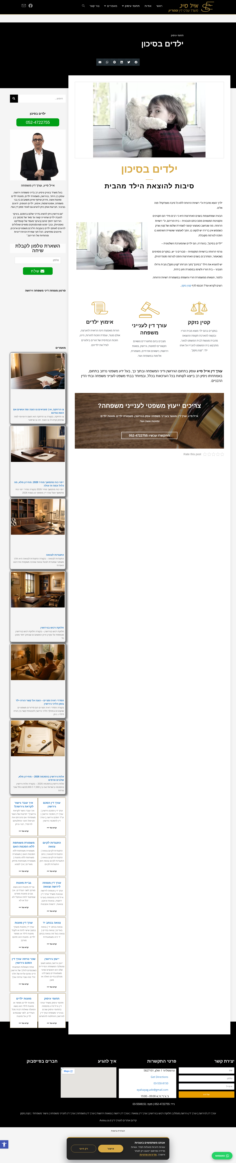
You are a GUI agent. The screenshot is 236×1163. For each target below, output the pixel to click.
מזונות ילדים (23, 998)
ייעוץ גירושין (51, 959)
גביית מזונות (23, 882)
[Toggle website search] (83, 6)
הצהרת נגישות (118, 1130)
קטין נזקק (186, 285)
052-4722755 (162, 1104)
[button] (136, 62)
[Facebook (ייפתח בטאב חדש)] (30, 6)
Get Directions (159, 1077)
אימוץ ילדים (99, 322)
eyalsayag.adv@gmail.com (152, 1089)
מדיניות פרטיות (148, 1154)
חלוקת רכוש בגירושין (52, 627)
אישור (110, 1148)
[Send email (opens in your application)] (23, 6)
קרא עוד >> (52, 828)
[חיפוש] (14, 99)
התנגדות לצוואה (55, 554)
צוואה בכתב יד (52, 922)
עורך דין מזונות (24, 922)
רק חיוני (83, 1148)
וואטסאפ (220, 1155)
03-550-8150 (161, 1083)
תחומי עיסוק (177, 35)
